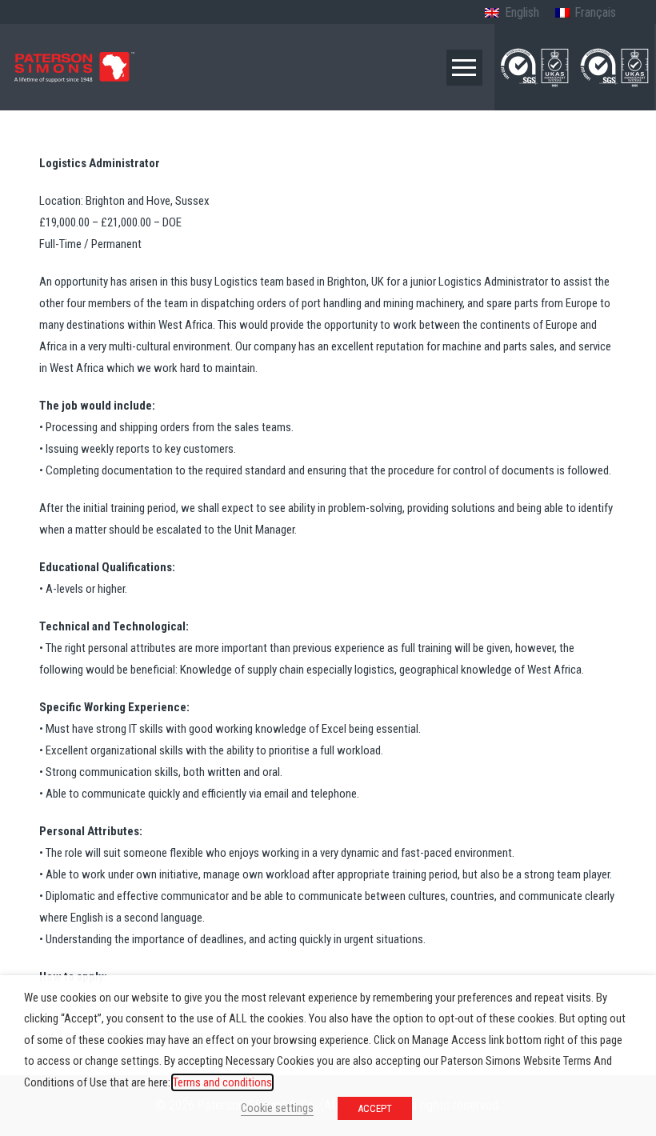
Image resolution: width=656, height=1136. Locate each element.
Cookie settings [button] (277, 1108)
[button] (464, 68)
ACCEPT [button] (375, 1108)
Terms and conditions (222, 1082)
